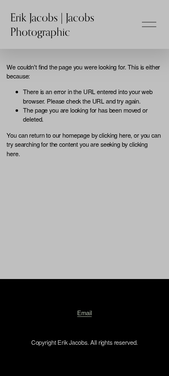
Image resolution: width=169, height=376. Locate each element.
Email (84, 312)
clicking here (114, 135)
